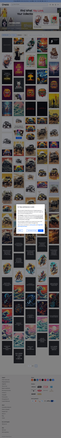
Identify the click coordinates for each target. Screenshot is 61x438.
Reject (20, 230)
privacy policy (33, 224)
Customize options (32, 230)
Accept (40, 230)
